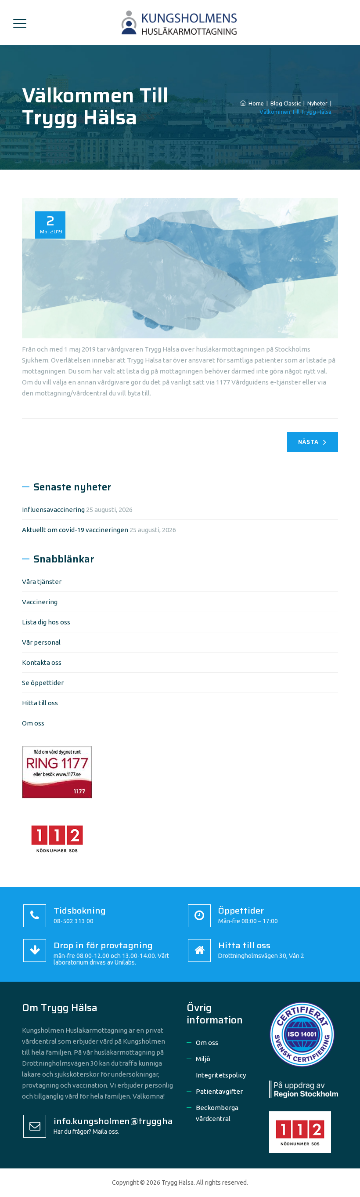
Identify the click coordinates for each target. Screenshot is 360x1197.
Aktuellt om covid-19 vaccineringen (75, 529)
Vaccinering (40, 602)
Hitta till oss (40, 703)
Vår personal (41, 642)
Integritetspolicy (221, 1075)
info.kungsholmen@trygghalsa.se (125, 1121)
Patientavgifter (219, 1091)
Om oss (33, 723)
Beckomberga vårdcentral (217, 1113)
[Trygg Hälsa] (179, 22)
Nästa (308, 441)
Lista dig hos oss (46, 622)
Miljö (203, 1059)
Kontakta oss (41, 662)
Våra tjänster (41, 581)
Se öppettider (43, 682)
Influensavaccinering (53, 509)
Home (255, 103)
